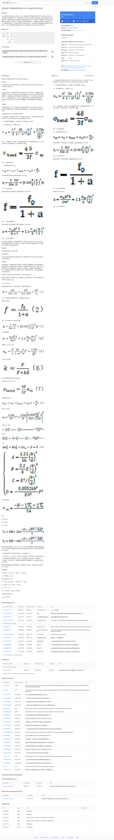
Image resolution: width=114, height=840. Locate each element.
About (36, 837)
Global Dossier (78, 70)
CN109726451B (7, 718)
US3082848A (6, 626)
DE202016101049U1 (8, 620)
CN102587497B (7, 641)
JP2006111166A (7, 610)
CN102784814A (7, 617)
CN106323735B (7, 722)
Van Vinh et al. (6, 685)
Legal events (84, 66)
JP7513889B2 (6, 735)
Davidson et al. (7, 708)
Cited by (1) (78, 66)
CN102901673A (7, 739)
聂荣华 (68, 28)
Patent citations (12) (69, 66)
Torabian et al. (6, 756)
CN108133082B (7, 705)
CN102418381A (7, 613)
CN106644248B (7, 746)
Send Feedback (45, 837)
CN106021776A (7, 759)
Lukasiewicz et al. (7, 711)
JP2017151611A (7, 769)
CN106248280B (7, 644)
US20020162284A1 (8, 634)
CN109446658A (7, 763)
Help (78, 837)
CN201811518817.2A (8, 786)
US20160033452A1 (8, 732)
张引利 (72, 28)
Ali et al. (5, 766)
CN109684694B (7, 749)
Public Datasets (55, 837)
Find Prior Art (78, 21)
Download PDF (67, 21)
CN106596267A (7, 715)
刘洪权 (76, 28)
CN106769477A (7, 725)
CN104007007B (7, 698)
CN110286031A (7, 742)
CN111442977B (7, 670)
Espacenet (71, 70)
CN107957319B (7, 694)
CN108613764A (7, 753)
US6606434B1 (6, 630)
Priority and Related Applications (76, 67)
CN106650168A (7, 651)
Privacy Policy (70, 837)
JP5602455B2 (6, 637)
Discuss (85, 70)
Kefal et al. (5, 690)
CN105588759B (7, 728)
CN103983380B (7, 701)
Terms (63, 837)
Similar (87, 21)
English (72, 25)
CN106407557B (7, 648)
